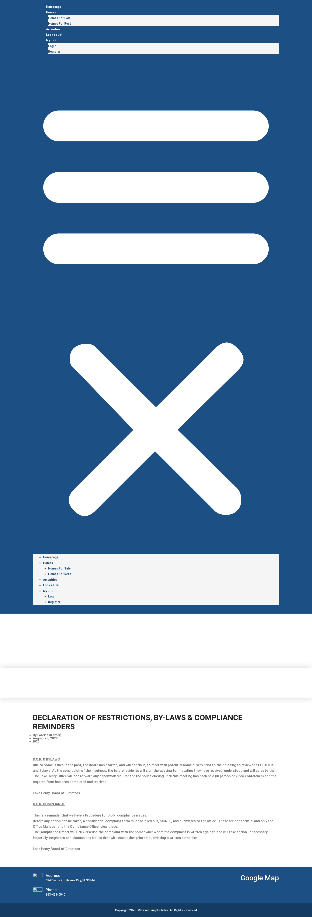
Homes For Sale (59, 18)
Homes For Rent (59, 23)
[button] (156, 306)
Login (52, 46)
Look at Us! (54, 34)
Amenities (53, 29)
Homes (51, 12)
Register (54, 51)
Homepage (53, 6)
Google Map (259, 878)
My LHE (51, 40)
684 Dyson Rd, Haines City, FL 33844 (70, 880)
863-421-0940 (55, 894)
